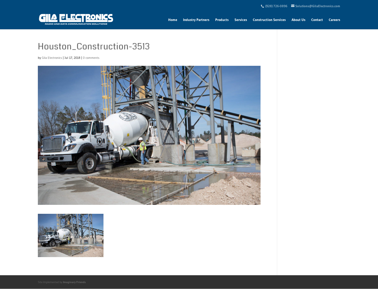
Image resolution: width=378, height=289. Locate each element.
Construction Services (269, 20)
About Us (298, 20)
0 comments (91, 58)
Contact (317, 20)
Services (240, 20)
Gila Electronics (52, 58)
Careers (334, 20)
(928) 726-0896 (276, 6)
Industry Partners (196, 20)
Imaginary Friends (74, 282)
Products (222, 20)
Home (172, 20)
